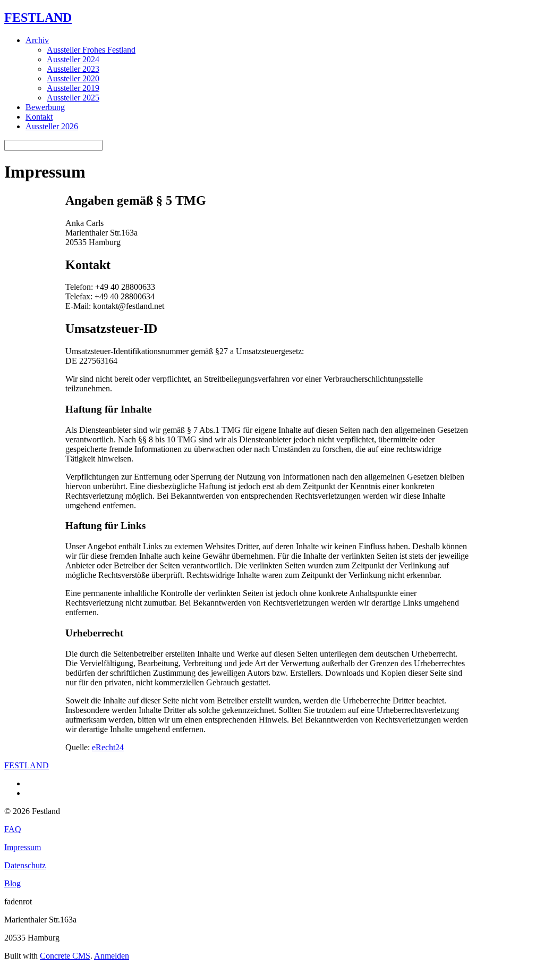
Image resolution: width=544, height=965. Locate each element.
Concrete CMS (65, 955)
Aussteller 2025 (73, 97)
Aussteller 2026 (52, 126)
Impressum (22, 847)
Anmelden (111, 955)
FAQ (12, 829)
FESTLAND (38, 17)
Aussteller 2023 (73, 68)
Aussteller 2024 (73, 59)
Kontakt (39, 116)
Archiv (37, 40)
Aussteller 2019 (73, 88)
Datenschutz (25, 865)
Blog (12, 883)
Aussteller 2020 (73, 78)
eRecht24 (108, 747)
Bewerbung (45, 107)
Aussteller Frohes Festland (91, 49)
